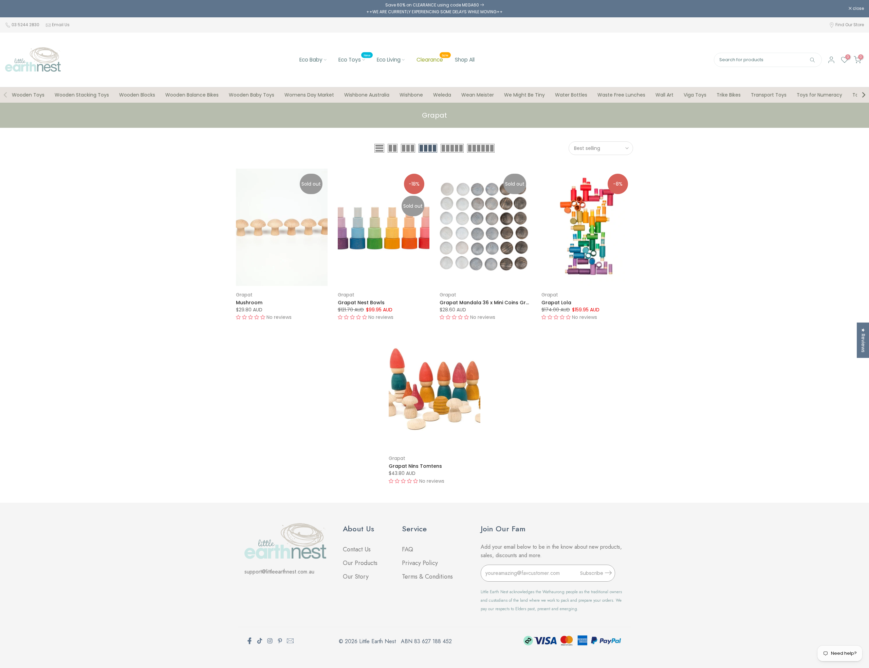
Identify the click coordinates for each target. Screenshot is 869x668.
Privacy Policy (420, 563)
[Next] (863, 95)
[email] (290, 641)
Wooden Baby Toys (251, 94)
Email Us (61, 25)
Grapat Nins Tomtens (415, 466)
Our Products (360, 563)
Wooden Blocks (137, 94)
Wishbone (411, 94)
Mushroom (249, 302)
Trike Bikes (729, 94)
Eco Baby (310, 59)
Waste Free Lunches (621, 94)
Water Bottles (571, 94)
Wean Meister (477, 94)
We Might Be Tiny (524, 94)
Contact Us (357, 549)
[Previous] (6, 95)
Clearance (432, 59)
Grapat (244, 294)
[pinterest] (280, 641)
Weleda (442, 94)
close (14, 8)
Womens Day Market (309, 94)
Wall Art (664, 94)
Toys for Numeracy (819, 94)
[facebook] (249, 641)
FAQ (408, 549)
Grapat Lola (556, 302)
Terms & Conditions (427, 576)
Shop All (465, 59)
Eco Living (389, 59)
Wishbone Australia (366, 94)
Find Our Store (849, 25)
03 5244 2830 (26, 25)
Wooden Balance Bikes (192, 94)
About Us (358, 528)
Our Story (356, 576)
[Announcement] (434, 9)
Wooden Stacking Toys (82, 94)
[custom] (259, 641)
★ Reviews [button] (863, 340)
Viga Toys (695, 94)
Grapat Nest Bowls (361, 302)
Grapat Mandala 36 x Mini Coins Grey (486, 302)
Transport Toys (769, 94)
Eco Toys (354, 59)
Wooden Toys (28, 94)
